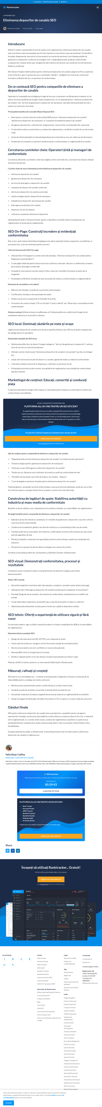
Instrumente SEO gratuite (46, 1011)
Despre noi (86, 962)
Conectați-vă (44, 443)
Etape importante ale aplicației (71, 983)
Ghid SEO (40, 1008)
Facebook (4, 959)
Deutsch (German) (70, 1001)
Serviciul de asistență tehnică (71, 988)
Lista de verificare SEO (44, 977)
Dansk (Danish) (69, 1047)
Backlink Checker (43, 971)
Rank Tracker (41, 958)
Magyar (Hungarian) (71, 1060)
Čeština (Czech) (69, 1044)
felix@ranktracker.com (90, 983)
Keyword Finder (42, 961)
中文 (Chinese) (69, 1038)
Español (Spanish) (70, 1004)
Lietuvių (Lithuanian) (71, 1067)
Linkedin (4, 965)
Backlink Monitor (43, 974)
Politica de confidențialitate (69, 962)
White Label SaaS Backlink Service (48, 992)
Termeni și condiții (70, 958)
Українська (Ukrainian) (72, 1083)
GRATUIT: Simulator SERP (46, 984)
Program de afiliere (43, 999)
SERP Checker (42, 965)
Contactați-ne (87, 959)
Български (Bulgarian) (71, 1041)
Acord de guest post (44, 1015)
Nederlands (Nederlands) (68, 1018)
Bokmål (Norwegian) (71, 1089)
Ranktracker (11, 7)
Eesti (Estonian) (69, 1054)
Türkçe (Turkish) (69, 1035)
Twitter (30, 959)
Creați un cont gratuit (51, 439)
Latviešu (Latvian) (70, 1070)
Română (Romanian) (71, 1073)
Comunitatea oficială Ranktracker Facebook (21, 959)
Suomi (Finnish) (69, 1057)
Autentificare (68, 972)
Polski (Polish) (69, 1023)
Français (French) (70, 1007)
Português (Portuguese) (68, 1027)
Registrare (67, 975)
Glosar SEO (41, 1005)
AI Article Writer (43, 981)
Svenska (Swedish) (70, 1031)
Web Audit (41, 968)
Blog (38, 1002)
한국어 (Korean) (69, 1086)
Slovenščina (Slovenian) (72, 1080)
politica (53, 1095)
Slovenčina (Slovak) (70, 1076)
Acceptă (9, 1103)
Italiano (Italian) (69, 1011)
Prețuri (66, 979)
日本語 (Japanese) (70, 1014)
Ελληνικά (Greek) (70, 1051)
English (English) (69, 998)
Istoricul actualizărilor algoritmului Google (49, 1019)
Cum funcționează (43, 995)
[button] (98, 7)
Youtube (13, 959)
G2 (13, 965)
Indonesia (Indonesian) (72, 1064)
